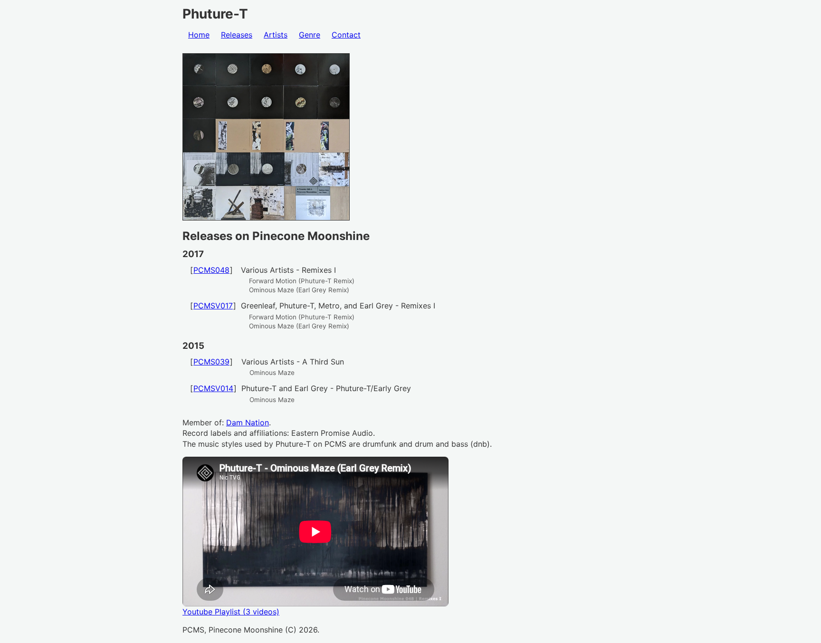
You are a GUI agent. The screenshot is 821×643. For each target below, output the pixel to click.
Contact (346, 34)
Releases (236, 34)
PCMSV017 (213, 305)
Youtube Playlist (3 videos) (230, 611)
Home (199, 34)
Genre (309, 34)
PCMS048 (211, 270)
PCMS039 (211, 361)
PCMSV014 (213, 388)
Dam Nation (247, 422)
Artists (275, 34)
